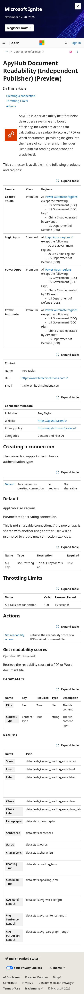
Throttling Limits (17, 101)
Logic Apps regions (57, 237)
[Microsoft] (42, 42)
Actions (11, 106)
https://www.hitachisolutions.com (43, 378)
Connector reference (27, 51)
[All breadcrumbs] (6, 52)
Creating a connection (20, 96)
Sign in (76, 43)
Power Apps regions (58, 269)
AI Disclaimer (12, 977)
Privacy (26, 983)
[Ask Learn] (71, 52)
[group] (42, 847)
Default (9, 484)
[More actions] (77, 52)
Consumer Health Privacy (55, 983)
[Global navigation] (4, 42)
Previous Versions (36, 977)
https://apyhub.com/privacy (56, 428)
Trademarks (32, 988)
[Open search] (66, 42)
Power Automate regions (61, 197)
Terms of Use (11, 988)
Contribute (10, 983)
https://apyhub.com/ (51, 421)
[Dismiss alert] (78, 6)
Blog (56, 977)
